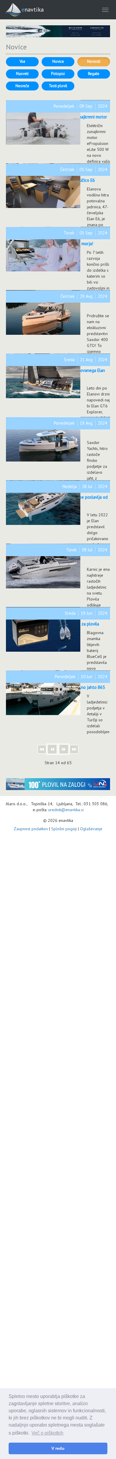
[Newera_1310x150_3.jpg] (58, 31)
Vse (22, 61)
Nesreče (22, 85)
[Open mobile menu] (105, 9)
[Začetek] (41, 749)
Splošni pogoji (64, 828)
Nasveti (22, 73)
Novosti (93, 61)
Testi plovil (58, 85)
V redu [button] (58, 1448)
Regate (93, 73)
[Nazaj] (52, 749)
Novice (58, 61)
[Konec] (74, 749)
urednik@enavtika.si (66, 809)
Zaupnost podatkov (31, 828)
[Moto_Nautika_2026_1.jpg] (58, 784)
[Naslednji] (64, 749)
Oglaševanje (91, 828)
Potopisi (58, 73)
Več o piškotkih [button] (47, 1432)
